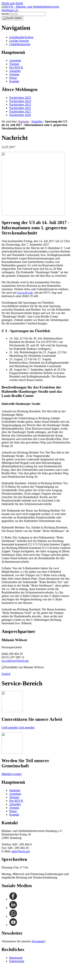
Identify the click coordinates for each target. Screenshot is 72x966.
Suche (6, 13)
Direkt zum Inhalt (12, 3)
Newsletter (38, 941)
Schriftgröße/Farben (21, 37)
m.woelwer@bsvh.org (15, 660)
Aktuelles (37, 121)
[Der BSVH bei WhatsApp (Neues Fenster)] (13, 916)
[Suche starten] (12, 18)
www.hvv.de (25, 292)
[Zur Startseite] (36, 10)
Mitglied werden (12, 774)
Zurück (6, 673)
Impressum (15, 957)
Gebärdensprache (19, 44)
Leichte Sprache (19, 40)
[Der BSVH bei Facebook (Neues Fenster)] (13, 899)
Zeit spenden (27, 727)
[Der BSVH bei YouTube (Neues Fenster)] (13, 925)
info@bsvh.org (21, 851)
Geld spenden (10, 727)
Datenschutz (16, 961)
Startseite (23, 121)
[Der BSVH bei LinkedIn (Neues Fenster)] (13, 907)
